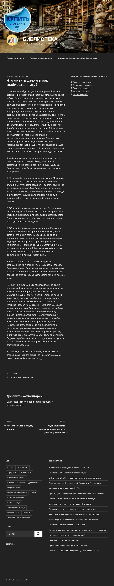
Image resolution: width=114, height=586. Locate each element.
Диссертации (34, 482)
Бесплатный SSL (80, 94)
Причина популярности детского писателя (68, 545)
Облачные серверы (81, 88)
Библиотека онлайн (16, 477)
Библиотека (40, 38)
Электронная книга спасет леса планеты (67, 524)
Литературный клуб (16, 507)
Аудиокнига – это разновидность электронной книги (72, 509)
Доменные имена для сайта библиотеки (77, 58)
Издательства (13, 487)
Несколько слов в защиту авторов (64, 540)
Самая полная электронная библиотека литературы (72, 498)
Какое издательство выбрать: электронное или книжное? (75, 519)
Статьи (14, 373)
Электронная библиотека (18, 517)
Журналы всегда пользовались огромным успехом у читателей (77, 529)
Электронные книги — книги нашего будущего (70, 503)
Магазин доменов (81, 91)
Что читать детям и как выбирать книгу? (67, 535)
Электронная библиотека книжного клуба (67, 472)
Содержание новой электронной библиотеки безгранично (75, 483)
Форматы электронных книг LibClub (65, 488)
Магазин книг (13, 512)
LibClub (24, 76)
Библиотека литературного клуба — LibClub (69, 467)
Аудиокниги (16, 377)
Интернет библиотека (17, 492)
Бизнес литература (16, 482)
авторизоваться (15, 405)
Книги (33, 492)
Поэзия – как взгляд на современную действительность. (74, 550)
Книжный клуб (13, 502)
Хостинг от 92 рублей (82, 81)
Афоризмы (12, 472)
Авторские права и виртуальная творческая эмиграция (74, 514)
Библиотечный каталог (41, 58)
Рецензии (27, 512)
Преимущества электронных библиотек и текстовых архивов (76, 493)
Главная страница (15, 58)
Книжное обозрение (16, 497)
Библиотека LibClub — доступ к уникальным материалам (75, 477)
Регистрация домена (82, 85)
